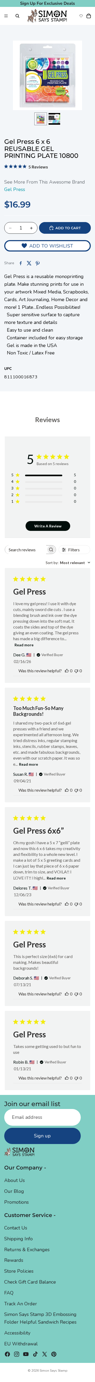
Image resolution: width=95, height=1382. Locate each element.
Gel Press (14, 189)
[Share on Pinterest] (37, 263)
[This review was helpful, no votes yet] (67, 670)
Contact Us (15, 1228)
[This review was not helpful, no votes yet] (76, 670)
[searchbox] (25, 549)
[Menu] (6, 16)
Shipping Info (18, 1239)
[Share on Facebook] (20, 263)
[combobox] (68, 562)
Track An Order (20, 1304)
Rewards (13, 1260)
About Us (14, 1180)
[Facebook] (7, 1354)
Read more (24, 645)
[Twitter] (44, 1354)
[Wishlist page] (81, 16)
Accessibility (17, 1333)
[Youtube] (26, 1354)
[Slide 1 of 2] (40, 119)
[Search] (17, 16)
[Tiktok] (35, 1354)
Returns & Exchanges (27, 1249)
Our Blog (14, 1191)
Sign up (42, 1136)
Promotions (16, 1202)
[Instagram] (16, 1354)
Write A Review (47, 526)
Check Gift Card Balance (30, 1282)
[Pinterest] (54, 1354)
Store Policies (19, 1271)
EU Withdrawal (21, 1344)
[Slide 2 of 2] (54, 119)
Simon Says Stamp (54, 1370)
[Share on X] (29, 263)
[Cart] (88, 16)
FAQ (8, 1293)
